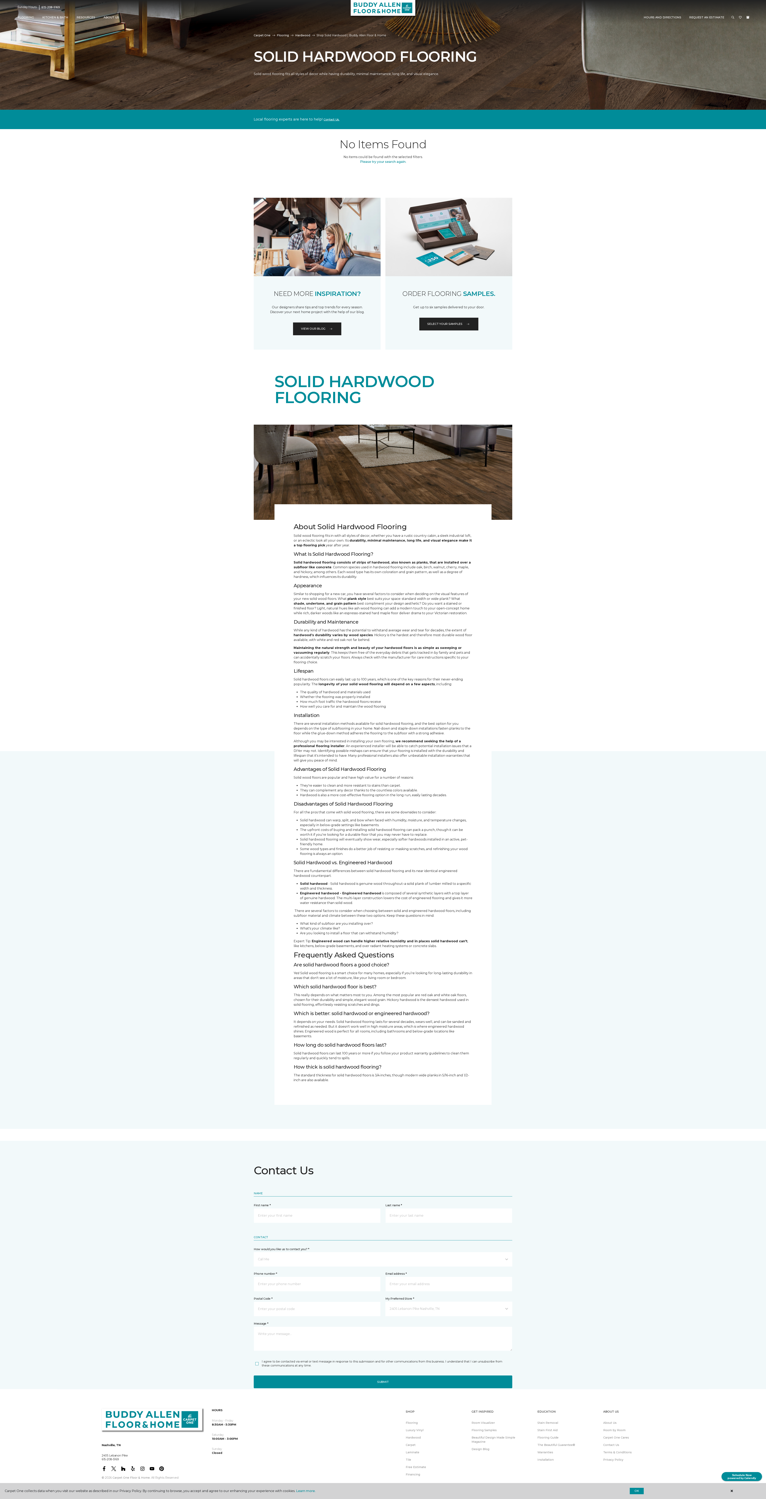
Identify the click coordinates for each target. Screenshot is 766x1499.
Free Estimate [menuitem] (416, 1467)
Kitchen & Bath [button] (55, 17)
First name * (262, 1205)
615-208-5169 (50, 7)
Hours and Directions (662, 17)
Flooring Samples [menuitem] (484, 1430)
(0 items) (747, 17)
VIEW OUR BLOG (313, 328)
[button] (733, 17)
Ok (637, 1491)
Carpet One (262, 35)
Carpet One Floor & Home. (131, 1477)
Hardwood (302, 35)
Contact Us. (332, 119)
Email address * (396, 1273)
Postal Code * (263, 1298)
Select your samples (444, 324)
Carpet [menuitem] (411, 1445)
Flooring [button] (26, 17)
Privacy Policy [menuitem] (613, 1459)
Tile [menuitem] (408, 1459)
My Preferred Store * (399, 1298)
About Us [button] (111, 17)
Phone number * (265, 1273)
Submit (383, 1382)
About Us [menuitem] (610, 1423)
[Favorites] (740, 17)
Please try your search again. (383, 162)
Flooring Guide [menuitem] (548, 1437)
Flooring (283, 35)
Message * (261, 1323)
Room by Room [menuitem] (614, 1430)
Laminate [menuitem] (412, 1452)
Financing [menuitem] (413, 1474)
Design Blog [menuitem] (480, 1449)
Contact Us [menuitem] (611, 1445)
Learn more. (305, 1491)
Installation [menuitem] (545, 1459)
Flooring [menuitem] (412, 1423)
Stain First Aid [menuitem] (547, 1430)
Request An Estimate (706, 17)
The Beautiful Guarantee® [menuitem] (556, 1445)
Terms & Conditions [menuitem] (617, 1452)
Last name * (393, 1205)
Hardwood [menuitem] (413, 1437)
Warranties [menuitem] (545, 1452)
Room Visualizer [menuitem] (483, 1423)
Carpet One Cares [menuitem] (616, 1437)
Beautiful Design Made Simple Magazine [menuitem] (493, 1440)
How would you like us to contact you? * (281, 1249)
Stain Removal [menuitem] (547, 1423)
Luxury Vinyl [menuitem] (414, 1430)
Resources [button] (86, 17)
